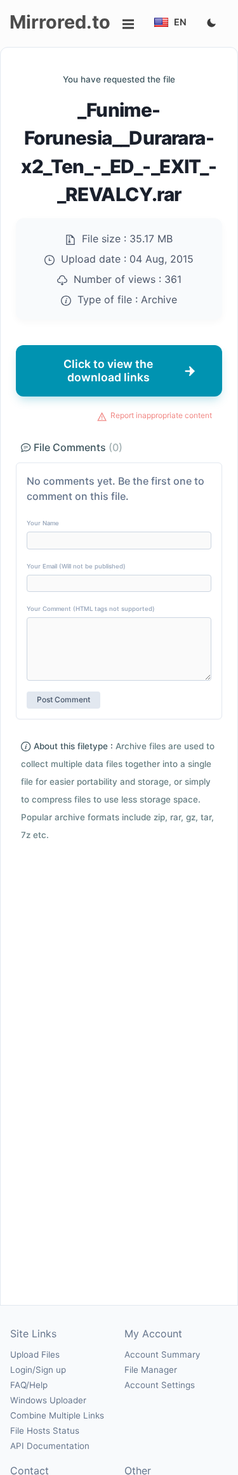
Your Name (43, 523)
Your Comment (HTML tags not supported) (91, 608)
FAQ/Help (29, 1385)
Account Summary (162, 1354)
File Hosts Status (44, 1431)
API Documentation (49, 1446)
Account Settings (159, 1385)
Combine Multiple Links (57, 1415)
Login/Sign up (38, 1370)
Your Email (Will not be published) (76, 566)
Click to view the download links (108, 370)
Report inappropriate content (161, 415)
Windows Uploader (48, 1400)
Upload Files (35, 1354)
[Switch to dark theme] (211, 23)
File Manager (150, 1370)
